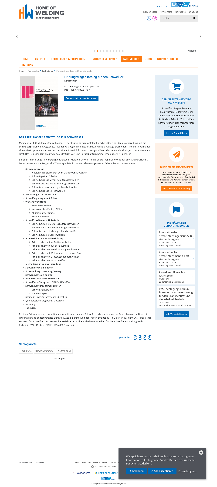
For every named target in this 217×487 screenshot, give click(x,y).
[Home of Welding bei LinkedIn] (149, 18)
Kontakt (193, 12)
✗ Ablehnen (136, 471)
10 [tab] (122, 51)
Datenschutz (116, 462)
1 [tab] (94, 51)
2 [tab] (97, 51)
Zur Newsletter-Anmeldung (176, 188)
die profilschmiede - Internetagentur (109, 483)
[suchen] (194, 18)
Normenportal (168, 59)
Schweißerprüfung (44, 351)
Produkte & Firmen (104, 59)
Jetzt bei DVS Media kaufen (82, 98)
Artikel (40, 59)
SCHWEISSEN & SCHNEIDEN (68, 59)
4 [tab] (103, 51)
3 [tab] (100, 51)
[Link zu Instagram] (155, 18)
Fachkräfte (26, 351)
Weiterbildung (64, 351)
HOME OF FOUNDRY (108, 473)
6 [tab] (110, 51)
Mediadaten (150, 12)
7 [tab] (113, 51)
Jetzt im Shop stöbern (176, 133)
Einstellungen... (187, 471)
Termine (27, 64)
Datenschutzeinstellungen (109, 466)
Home (25, 59)
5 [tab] (106, 51)
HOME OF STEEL (83, 473)
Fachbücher (47, 71)
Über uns (180, 12)
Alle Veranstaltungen (176, 314)
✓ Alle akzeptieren (162, 471)
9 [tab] (119, 51)
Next (200, 36)
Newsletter (166, 12)
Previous (16, 36)
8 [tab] (116, 51)
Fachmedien (131, 59)
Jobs (148, 59)
